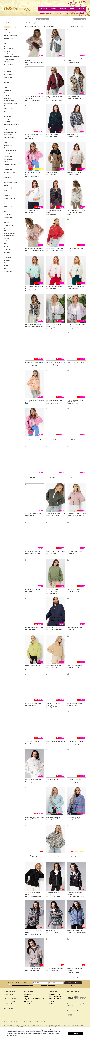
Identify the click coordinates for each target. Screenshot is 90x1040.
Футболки (6, 238)
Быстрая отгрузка (8, 41)
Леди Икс (6, 61)
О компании (43, 9)
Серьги (5, 140)
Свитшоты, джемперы (9, 233)
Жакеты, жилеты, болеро (10, 93)
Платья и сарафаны (9, 108)
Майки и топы (7, 106)
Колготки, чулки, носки (9, 119)
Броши (5, 129)
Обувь (5, 148)
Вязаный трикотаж (9, 48)
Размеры (27, 26)
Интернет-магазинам (55, 996)
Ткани (35, 26)
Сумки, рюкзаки (8, 145)
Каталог (53, 9)
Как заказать (63, 9)
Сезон (39, 26)
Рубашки (6, 228)
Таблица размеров (54, 1007)
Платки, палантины (9, 137)
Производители (15, 27)
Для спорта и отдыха (9, 59)
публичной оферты (48, 1033)
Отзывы (72, 9)
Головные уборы (8, 135)
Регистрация (82, 19)
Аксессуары (7, 252)
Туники (5, 111)
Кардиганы (6, 95)
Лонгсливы (6, 222)
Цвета (31, 26)
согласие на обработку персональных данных (22, 985)
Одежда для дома (9, 225)
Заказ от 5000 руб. (46, 13)
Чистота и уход (8, 271)
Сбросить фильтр (50, 26)
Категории (7, 27)
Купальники (7, 121)
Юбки (5, 114)
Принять (76, 1033)
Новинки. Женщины (9, 33)
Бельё (5, 241)
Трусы (5, 127)
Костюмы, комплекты (9, 101)
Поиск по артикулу (42, 19)
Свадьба (6, 67)
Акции (5, 29)
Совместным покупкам (55, 998)
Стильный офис (8, 51)
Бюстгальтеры (7, 116)
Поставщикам (28, 1001)
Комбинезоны (7, 98)
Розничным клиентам (55, 1000)
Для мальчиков (8, 255)
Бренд (43, 26)
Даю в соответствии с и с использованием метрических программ (42, 985)
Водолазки (6, 82)
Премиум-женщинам (9, 46)
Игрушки (6, 265)
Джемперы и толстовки (10, 85)
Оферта (26, 996)
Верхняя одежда (8, 80)
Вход (75, 19)
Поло (5, 230)
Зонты (5, 263)
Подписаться (73, 982)
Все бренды (27, 1000)
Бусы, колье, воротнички (10, 132)
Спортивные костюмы (9, 235)
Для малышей (7, 257)
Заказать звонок (80, 13)
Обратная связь (8, 1008)
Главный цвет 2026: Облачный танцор (12, 57)
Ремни (5, 142)
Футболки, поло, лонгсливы (11, 103)
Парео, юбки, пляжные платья (11, 124)
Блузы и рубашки (8, 74)
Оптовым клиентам (54, 994)
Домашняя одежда (9, 90)
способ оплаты (71, 1005)
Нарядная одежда (8, 38)
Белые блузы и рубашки (10, 54)
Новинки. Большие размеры (11, 35)
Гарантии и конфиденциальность (34, 998)
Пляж (5, 43)
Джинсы (6, 87)
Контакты (81, 9)
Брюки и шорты (8, 77)
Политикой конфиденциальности (48, 985)
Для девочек (7, 249)
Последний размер (9, 64)
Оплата (51, 1003)
